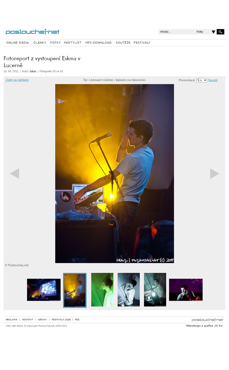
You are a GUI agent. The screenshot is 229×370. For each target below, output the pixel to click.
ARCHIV (42, 320)
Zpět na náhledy (17, 80)
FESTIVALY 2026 (61, 320)
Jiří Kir (218, 325)
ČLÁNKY (40, 42)
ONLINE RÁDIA (17, 42)
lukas (33, 71)
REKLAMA (11, 320)
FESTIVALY (142, 42)
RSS (77, 320)
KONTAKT (27, 320)
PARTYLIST (72, 42)
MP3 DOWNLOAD (98, 42)
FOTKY (55, 42)
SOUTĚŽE (123, 42)
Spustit (213, 80)
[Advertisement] (114, 11)
